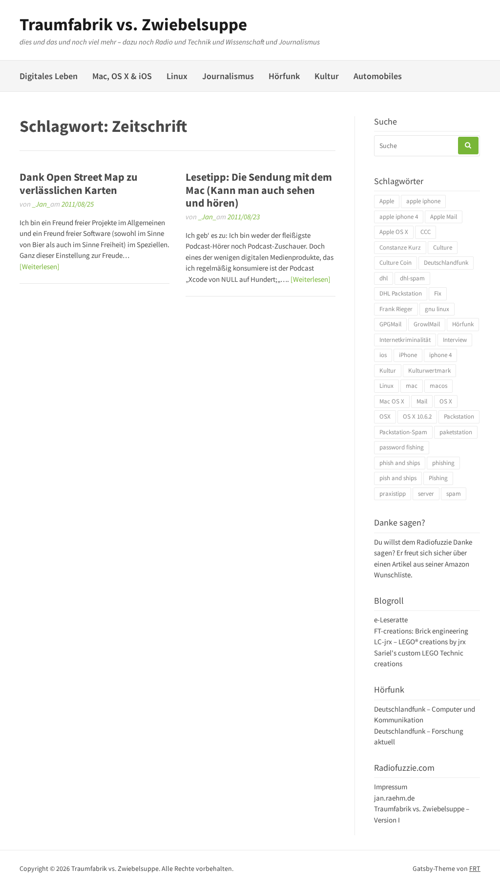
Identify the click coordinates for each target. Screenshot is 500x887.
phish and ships (399, 463)
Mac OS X (391, 401)
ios (383, 355)
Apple (386, 201)
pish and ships (398, 478)
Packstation (459, 416)
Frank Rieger (396, 309)
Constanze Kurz (400, 247)
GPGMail (390, 324)
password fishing (401, 447)
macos (438, 385)
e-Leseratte (391, 619)
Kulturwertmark (429, 370)
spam (453, 493)
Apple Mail (443, 216)
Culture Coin (395, 262)
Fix (437, 293)
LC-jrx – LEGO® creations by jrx (420, 641)
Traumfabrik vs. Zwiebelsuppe (133, 24)
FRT (474, 868)
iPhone (408, 355)
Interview (455, 340)
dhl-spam (412, 278)
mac (411, 385)
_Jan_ (41, 204)
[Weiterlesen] (40, 266)
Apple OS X (393, 232)
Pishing (438, 478)
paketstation (455, 432)
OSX (385, 416)
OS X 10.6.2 (417, 416)
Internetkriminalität (405, 340)
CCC (425, 232)
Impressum (390, 786)
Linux (177, 76)
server (426, 493)
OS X (445, 401)
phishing (443, 463)
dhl (383, 278)
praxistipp (392, 493)
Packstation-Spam (403, 432)
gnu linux (437, 309)
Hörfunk (284, 76)
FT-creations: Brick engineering (421, 630)
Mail (422, 401)
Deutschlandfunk (446, 262)
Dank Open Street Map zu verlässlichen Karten (79, 183)
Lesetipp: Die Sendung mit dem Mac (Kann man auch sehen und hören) (259, 190)
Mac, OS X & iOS (122, 76)
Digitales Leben (49, 76)
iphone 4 (440, 355)
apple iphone (423, 201)
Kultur (326, 76)
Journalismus (228, 76)
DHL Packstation (400, 293)
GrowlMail (427, 324)
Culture (442, 247)
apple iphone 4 (398, 216)
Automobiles (378, 76)
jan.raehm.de (394, 798)
